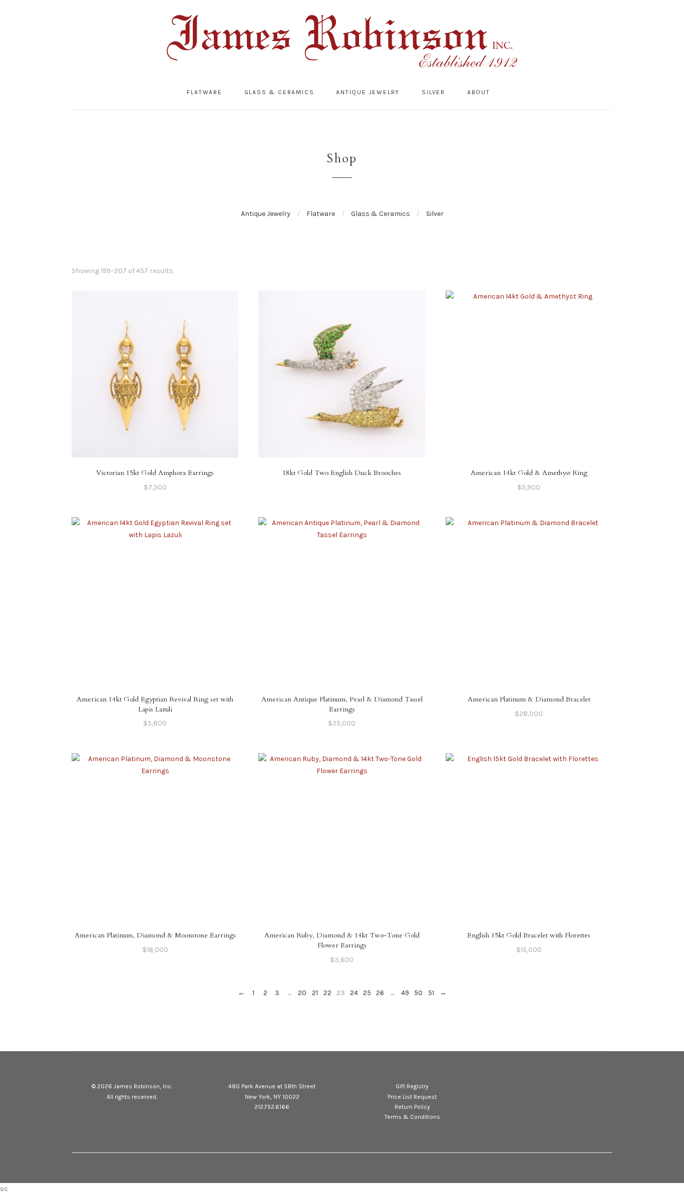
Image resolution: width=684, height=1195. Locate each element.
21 (315, 993)
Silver (433, 92)
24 (354, 993)
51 (431, 993)
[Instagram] (561, 1088)
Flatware (204, 92)
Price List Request (412, 1096)
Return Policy (412, 1106)
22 (327, 993)
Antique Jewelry (368, 92)
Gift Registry (412, 1086)
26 (380, 993)
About (478, 92)
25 (367, 993)
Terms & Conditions (412, 1116)
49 (405, 993)
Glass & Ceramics (279, 92)
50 (418, 993)
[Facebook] (543, 1088)
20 (302, 993)
